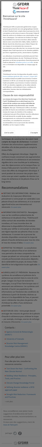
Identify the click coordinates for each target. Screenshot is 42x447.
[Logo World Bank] (21, 12)
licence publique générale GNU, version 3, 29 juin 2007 (20, 76)
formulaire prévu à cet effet (24, 62)
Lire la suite (8, 132)
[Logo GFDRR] (21, 4)
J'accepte (34, 132)
